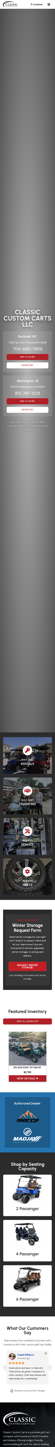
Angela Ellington (25, 1354)
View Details (26, 1078)
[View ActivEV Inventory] (27, 1135)
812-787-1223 (27, 393)
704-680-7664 (27, 349)
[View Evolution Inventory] (27, 1116)
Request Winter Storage (27, 966)
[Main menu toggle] (48, 4)
